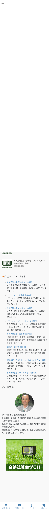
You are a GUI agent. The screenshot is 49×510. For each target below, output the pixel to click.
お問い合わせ (6, 508)
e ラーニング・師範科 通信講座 (19, 295)
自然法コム (43, 508)
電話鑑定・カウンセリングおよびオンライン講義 (26, 360)
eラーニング (32, 508)
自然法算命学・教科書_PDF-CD (19, 334)
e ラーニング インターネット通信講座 (22, 321)
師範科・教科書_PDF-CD (16, 347)
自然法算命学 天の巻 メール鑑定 (20, 282)
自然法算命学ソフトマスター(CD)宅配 (22, 373)
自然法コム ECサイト (15, 276)
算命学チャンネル (19, 508)
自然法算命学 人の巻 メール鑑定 (20, 308)
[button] (24, 478)
